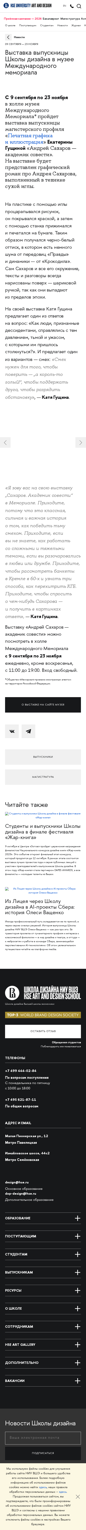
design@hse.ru (17, 1182)
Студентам (47, 25)
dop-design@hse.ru (20, 1193)
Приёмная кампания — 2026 (23, 18)
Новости (62, 25)
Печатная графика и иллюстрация (28, 138)
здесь (43, 1487)
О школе (10, 25)
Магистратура (70, 18)
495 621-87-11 (20, 1099)
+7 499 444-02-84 (20, 1070)
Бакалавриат (51, 18)
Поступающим (27, 25)
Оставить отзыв (43, 1031)
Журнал (76, 25)
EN (64, 6)
